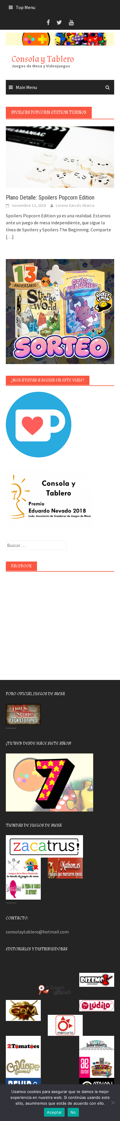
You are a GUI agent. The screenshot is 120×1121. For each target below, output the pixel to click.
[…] (10, 236)
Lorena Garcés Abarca (75, 205)
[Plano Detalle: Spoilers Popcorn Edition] (60, 157)
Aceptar (54, 1112)
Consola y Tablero (43, 59)
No (73, 1112)
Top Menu (25, 7)
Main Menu (26, 87)
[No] (113, 1103)
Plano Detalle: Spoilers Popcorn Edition (50, 197)
